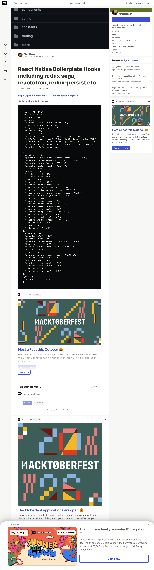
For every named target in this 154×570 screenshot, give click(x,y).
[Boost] (5, 71)
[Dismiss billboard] (148, 524)
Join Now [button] (114, 558)
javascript (36, 88)
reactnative (24, 88)
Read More (24, 372)
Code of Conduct (53, 410)
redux (46, 88)
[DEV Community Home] (4, 3)
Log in (129, 3)
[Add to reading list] (5, 63)
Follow (131, 19)
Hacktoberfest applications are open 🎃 (51, 510)
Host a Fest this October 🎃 (40, 349)
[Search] (11, 3)
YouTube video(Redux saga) (33, 101)
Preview (39, 403)
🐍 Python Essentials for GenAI (126, 68)
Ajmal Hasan (29, 54)
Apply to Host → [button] (121, 148)
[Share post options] (5, 79)
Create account (142, 3)
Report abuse (68, 410)
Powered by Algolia (76, 3)
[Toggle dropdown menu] (100, 294)
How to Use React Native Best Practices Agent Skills (129, 79)
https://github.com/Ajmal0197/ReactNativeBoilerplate (48, 95)
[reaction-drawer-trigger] (5, 45)
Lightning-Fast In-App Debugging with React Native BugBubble (131, 90)
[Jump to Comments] (5, 54)
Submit (27, 403)
